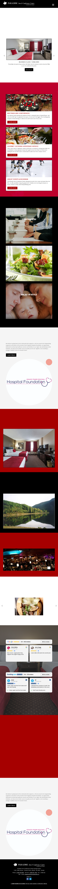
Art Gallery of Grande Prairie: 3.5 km (14, 762)
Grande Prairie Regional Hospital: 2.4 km (15, 775)
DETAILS (29, 69)
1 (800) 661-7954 (33, 872)
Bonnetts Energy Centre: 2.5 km (12, 771)
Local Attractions (16, 754)
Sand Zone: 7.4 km (9, 764)
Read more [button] (37, 659)
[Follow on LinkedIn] (30, 879)
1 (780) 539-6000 (20, 872)
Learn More (12, 122)
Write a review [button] (45, 642)
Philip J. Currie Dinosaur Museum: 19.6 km (15, 758)
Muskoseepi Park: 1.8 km (10, 766)
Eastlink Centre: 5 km (10, 767)
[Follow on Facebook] (27, 879)
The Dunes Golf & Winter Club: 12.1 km (15, 760)
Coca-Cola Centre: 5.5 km (11, 769)
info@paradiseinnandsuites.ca (32, 874)
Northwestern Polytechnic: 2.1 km (13, 773)
